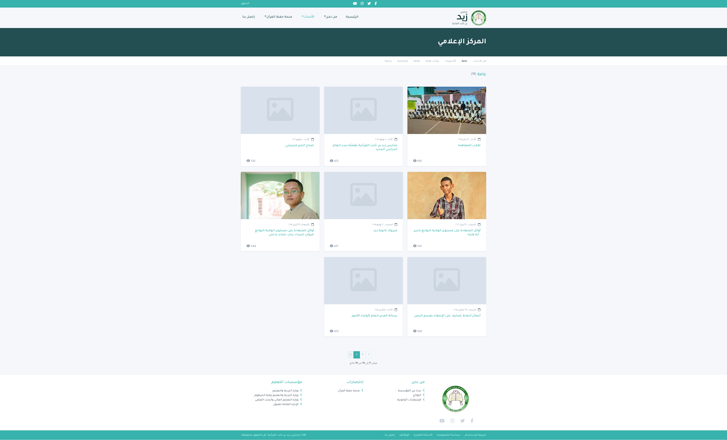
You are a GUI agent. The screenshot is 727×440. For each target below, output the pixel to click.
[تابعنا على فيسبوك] (471, 421)
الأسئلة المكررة (423, 435)
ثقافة (416, 61)
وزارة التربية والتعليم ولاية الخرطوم (276, 395)
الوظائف (404, 435)
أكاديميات (450, 61)
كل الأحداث (479, 61)
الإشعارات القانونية (409, 400)
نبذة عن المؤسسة (409, 390)
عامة (464, 61)
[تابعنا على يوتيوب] (441, 421)
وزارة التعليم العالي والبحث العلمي (276, 400)
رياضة (388, 61)
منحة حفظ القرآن (279, 17)
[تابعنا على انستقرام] (451, 421)
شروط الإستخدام (475, 435)
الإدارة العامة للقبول (285, 404)
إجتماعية (402, 61)
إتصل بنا (248, 17)
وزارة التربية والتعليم (285, 390)
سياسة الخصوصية (448, 435)
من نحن (331, 17)
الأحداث (308, 17)
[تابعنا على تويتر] (461, 421)
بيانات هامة (432, 61)
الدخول (245, 3)
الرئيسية (352, 17)
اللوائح (417, 395)
